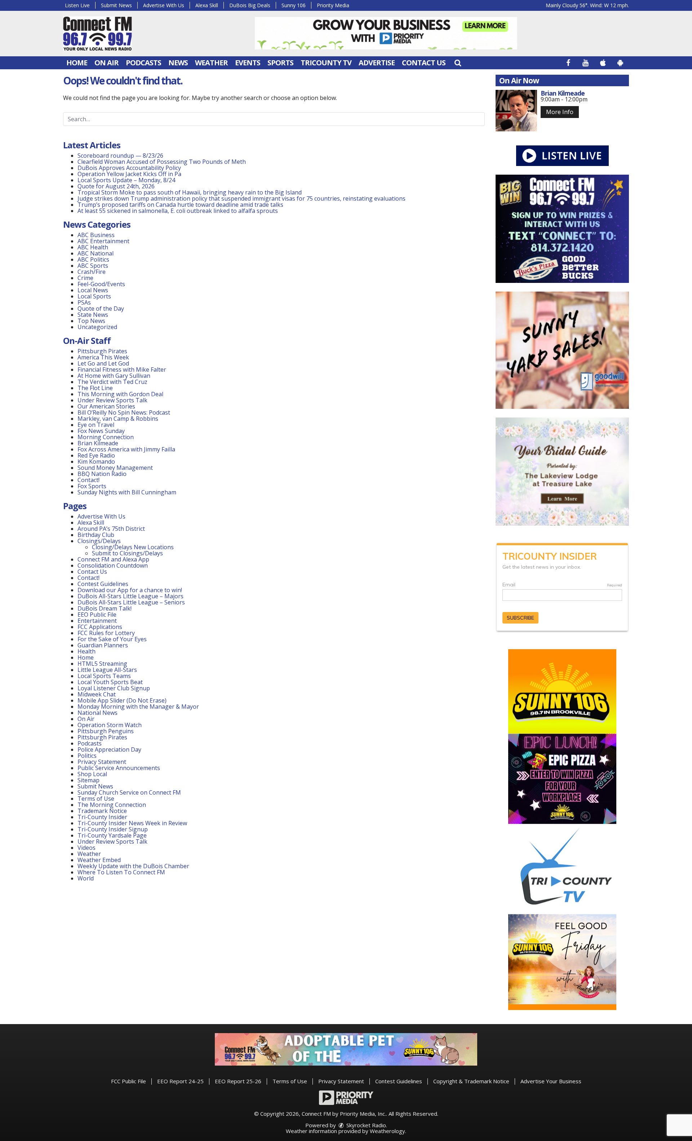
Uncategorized (97, 327)
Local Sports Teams (104, 676)
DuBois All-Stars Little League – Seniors (131, 602)
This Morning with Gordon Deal (120, 394)
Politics (87, 756)
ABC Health (92, 247)
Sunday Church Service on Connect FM (129, 792)
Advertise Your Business (550, 1081)
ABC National (95, 253)
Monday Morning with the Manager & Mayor (138, 707)
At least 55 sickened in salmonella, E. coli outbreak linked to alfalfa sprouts (177, 211)
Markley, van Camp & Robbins (117, 419)
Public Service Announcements (118, 768)
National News (97, 713)
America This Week (103, 357)
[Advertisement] (386, 33)
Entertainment (97, 621)
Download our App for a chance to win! (129, 590)
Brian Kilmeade (97, 443)
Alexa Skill (206, 5)
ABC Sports (92, 266)
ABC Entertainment (103, 241)
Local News (92, 290)
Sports (280, 62)
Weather (211, 62)
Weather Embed (99, 860)
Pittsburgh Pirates (102, 351)
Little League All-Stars (107, 670)
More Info (559, 112)
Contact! (88, 480)
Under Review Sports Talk (112, 400)
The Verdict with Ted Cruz (112, 382)
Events (247, 62)
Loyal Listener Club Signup (113, 688)
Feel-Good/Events (101, 284)
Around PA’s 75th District (111, 529)
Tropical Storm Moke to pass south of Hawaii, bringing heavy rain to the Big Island (189, 192)
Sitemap (88, 780)
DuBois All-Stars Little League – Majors (130, 596)
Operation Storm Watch (109, 725)
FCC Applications (99, 627)
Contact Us (423, 62)
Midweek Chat (96, 694)
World (85, 878)
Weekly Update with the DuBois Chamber (133, 866)
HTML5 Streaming (102, 664)
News (178, 62)
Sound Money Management (115, 468)
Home (76, 62)
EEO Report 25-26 (238, 1081)
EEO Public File (96, 614)
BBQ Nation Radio (102, 474)
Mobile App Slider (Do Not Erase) (122, 700)
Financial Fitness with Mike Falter (121, 369)
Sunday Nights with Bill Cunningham (126, 492)
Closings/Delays (99, 541)
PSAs (84, 302)
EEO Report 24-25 (180, 1081)
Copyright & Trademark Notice (471, 1081)
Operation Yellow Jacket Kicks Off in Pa (129, 174)
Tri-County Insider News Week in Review (132, 823)
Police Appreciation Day (109, 749)
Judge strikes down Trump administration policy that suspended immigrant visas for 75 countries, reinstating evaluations (241, 198)
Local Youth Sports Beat (110, 682)
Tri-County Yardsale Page (112, 835)
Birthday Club (95, 535)
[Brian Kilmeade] (516, 110)
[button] (458, 62)
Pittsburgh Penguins (105, 731)
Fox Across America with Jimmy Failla (126, 449)
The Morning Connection (111, 805)
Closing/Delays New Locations (133, 547)
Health (86, 651)
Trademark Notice (102, 811)
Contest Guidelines (102, 584)
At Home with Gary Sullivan (113, 376)
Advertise (377, 62)
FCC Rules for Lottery (106, 633)
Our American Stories (106, 406)
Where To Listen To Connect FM (121, 872)
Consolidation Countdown (112, 565)
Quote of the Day (100, 308)
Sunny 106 (293, 5)
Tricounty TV (326, 62)
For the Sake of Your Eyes (112, 639)
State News (92, 315)
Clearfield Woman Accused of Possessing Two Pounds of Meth (161, 162)
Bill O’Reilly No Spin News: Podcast (123, 412)
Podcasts (143, 62)
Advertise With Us (163, 5)
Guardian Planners (102, 645)
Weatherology (387, 1131)
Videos (86, 848)
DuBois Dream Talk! (104, 608)
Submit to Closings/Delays (127, 553)
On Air (106, 62)
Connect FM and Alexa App (113, 559)
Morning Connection (105, 437)
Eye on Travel (95, 425)
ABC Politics (93, 259)
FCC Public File (128, 1081)
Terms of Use (95, 799)
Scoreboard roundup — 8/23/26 (120, 155)
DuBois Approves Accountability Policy (129, 168)
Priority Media (333, 5)
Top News (91, 321)
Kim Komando (96, 461)
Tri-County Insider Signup (112, 829)
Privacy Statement (101, 762)
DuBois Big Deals (249, 5)
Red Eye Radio (96, 455)
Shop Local (92, 774)
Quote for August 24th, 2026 (116, 186)
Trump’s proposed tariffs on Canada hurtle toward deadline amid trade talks (180, 205)
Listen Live (77, 5)
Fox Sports (91, 486)
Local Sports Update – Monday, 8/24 (126, 180)
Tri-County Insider (102, 817)
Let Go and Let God (103, 363)
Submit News (116, 5)
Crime (85, 278)
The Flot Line (95, 388)
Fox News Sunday (101, 431)
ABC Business (96, 235)
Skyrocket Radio (365, 1125)
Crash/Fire (91, 272)
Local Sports (94, 296)
